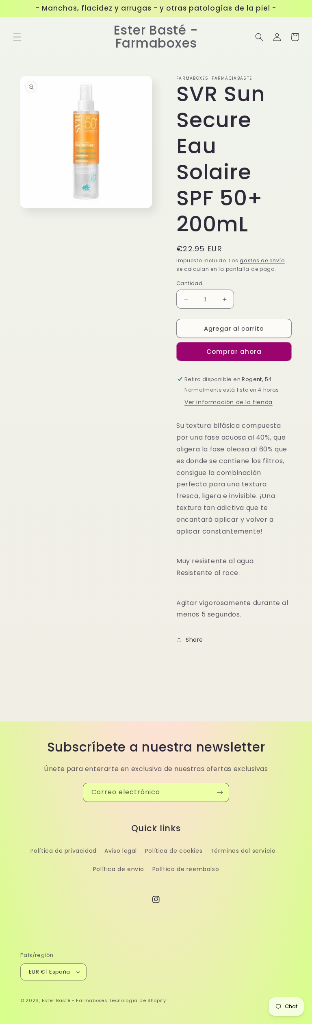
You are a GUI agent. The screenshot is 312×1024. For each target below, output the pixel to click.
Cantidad (189, 283)
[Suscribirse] (220, 792)
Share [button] (194, 640)
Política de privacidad (63, 851)
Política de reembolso (185, 869)
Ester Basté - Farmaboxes (75, 1000)
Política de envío (118, 869)
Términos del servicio (243, 851)
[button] (17, 37)
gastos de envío (262, 260)
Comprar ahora (234, 351)
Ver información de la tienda (228, 402)
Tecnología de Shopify (137, 1000)
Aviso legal (120, 851)
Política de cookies (173, 851)
